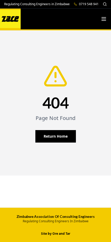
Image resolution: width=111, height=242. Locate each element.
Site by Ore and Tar (55, 234)
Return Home (56, 136)
